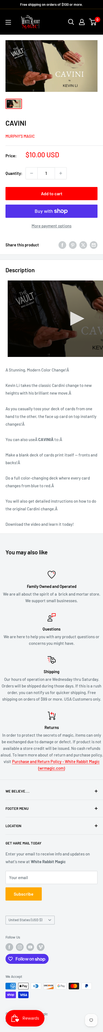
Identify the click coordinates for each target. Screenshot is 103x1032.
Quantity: (13, 173)
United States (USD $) (25, 920)
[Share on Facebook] (62, 245)
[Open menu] (8, 22)
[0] (93, 22)
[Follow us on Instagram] (20, 947)
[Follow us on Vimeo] (40, 947)
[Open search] (71, 22)
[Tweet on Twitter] (83, 245)
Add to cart (51, 193)
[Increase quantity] (60, 173)
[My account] (82, 22)
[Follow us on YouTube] (30, 947)
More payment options (51, 225)
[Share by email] (94, 245)
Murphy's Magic (20, 136)
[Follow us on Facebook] (9, 947)
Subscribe (24, 893)
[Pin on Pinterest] (73, 245)
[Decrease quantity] (31, 173)
